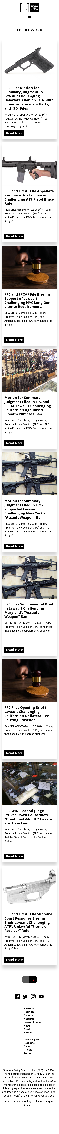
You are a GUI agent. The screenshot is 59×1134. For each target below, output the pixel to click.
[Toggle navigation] (29, 17)
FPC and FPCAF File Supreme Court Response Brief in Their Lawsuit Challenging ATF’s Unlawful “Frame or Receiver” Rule (28, 922)
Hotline (28, 1032)
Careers (28, 1015)
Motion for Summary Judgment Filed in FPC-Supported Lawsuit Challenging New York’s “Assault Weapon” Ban (24, 509)
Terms (27, 1053)
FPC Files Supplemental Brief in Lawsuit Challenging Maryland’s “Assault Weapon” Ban (29, 610)
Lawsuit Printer (32, 1022)
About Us (29, 1019)
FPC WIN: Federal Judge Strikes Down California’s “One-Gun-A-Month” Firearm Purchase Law (28, 816)
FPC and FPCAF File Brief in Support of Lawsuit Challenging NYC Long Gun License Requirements (27, 300)
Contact (28, 1046)
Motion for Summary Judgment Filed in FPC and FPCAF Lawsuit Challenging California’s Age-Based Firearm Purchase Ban (27, 405)
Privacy (28, 1049)
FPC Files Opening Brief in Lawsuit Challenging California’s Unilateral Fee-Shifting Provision (27, 713)
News (27, 1025)
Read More (14, 133)
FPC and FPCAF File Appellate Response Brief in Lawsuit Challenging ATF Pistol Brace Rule (29, 197)
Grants (27, 1029)
